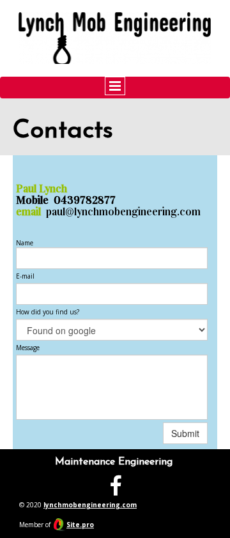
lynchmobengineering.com (90, 504)
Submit (185, 433)
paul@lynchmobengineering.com (123, 212)
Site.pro (80, 524)
